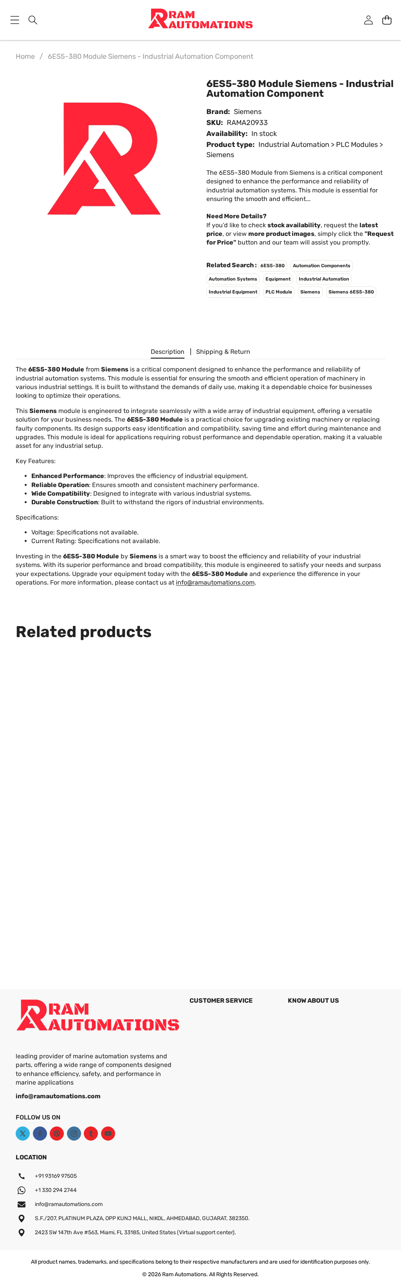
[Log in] (368, 20)
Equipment (278, 279)
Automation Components (321, 265)
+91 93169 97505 (56, 1176)
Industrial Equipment (233, 292)
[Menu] (14, 20)
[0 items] (387, 20)
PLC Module (279, 292)
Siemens (248, 111)
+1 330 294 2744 (56, 1190)
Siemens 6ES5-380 (351, 292)
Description (167, 351)
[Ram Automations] (200, 20)
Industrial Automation (324, 279)
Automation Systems (233, 279)
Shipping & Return (223, 351)
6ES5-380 (272, 265)
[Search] (33, 20)
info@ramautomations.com (215, 582)
